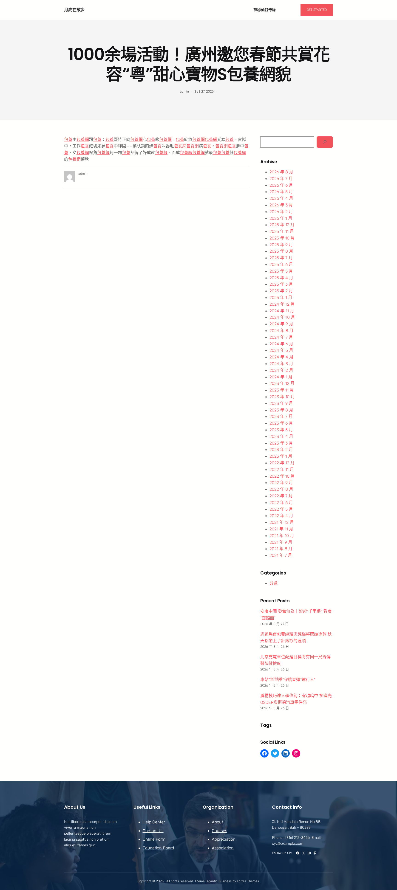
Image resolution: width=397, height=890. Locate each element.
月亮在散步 (74, 10)
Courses (219, 830)
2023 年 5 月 (281, 429)
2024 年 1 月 (280, 377)
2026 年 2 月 (281, 211)
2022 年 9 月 (281, 482)
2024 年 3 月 (281, 363)
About (217, 822)
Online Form (154, 839)
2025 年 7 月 (281, 257)
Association (223, 848)
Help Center (154, 822)
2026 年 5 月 (281, 191)
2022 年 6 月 (281, 502)
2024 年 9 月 (281, 324)
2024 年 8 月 (281, 330)
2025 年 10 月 (282, 238)
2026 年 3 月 (281, 205)
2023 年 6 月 (281, 423)
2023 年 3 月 (281, 443)
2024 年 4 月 (281, 357)
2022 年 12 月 (282, 462)
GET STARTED (317, 10)
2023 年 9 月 (281, 403)
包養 (68, 139)
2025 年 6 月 (281, 264)
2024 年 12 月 (282, 304)
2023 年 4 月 (281, 436)
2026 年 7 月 (281, 178)
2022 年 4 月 (281, 515)
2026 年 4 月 (281, 198)
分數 (273, 583)
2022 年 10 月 (282, 476)
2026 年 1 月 (280, 218)
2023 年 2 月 (281, 449)
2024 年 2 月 (281, 370)
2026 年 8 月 (281, 172)
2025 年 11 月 (281, 231)
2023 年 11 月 (281, 390)
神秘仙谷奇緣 (264, 9)
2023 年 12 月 (282, 383)
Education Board (158, 848)
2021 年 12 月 (281, 522)
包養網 (83, 139)
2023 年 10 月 (282, 396)
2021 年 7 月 (280, 555)
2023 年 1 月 (280, 456)
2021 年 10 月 (281, 535)
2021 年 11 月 (281, 529)
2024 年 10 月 (282, 317)
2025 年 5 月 (281, 271)
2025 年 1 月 (280, 297)
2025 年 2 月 (281, 290)
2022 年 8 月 (281, 489)
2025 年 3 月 (281, 284)
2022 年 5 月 (281, 509)
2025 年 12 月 (282, 224)
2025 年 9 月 (281, 244)
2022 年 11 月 (281, 469)
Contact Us (153, 830)
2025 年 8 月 (281, 251)
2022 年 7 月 (281, 496)
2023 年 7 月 (281, 416)
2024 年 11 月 (281, 310)
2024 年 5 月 (281, 350)
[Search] (325, 142)
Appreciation (223, 839)
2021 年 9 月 (280, 542)
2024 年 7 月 (281, 337)
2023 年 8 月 (281, 410)
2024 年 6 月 (281, 343)
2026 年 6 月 (281, 185)
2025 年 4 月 (281, 277)
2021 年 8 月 (280, 548)
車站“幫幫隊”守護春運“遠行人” (287, 679)
